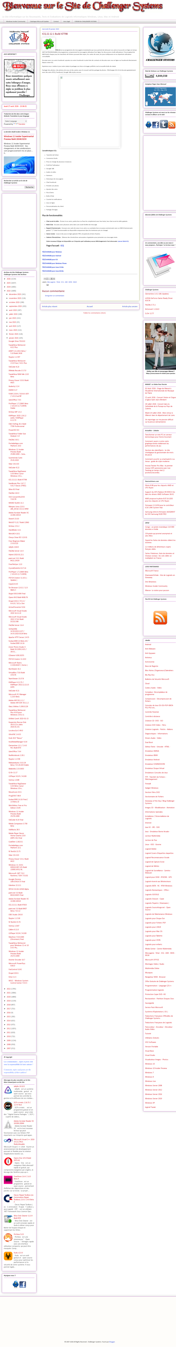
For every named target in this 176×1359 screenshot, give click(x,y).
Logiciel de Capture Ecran (154, 862)
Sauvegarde (149, 1003)
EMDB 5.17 (13, 390)
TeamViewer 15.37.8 (16, 679)
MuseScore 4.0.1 (15, 792)
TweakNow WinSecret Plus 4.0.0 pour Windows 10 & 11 (17, 712)
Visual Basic (149, 1051)
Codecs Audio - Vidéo (153, 688)
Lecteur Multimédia (152, 836)
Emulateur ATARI (151, 755)
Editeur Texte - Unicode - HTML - (157, 747)
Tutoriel (148, 1034)
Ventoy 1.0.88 (14, 780)
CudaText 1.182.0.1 (16, 842)
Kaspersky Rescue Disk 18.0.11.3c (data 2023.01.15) (17, 724)
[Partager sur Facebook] (52, 279)
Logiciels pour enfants (153, 944)
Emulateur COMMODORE (155, 764)
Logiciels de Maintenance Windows (158, 914)
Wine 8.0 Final (14, 489)
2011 (9, 1033)
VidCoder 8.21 (14, 691)
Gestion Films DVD (152, 792)
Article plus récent (49, 307)
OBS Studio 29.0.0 (16, 915)
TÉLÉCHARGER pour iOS (50, 260)
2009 (9, 1041)
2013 (9, 1025)
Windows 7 (149, 1073)
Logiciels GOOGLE (152, 895)
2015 (9, 1017)
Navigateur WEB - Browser (155, 977)
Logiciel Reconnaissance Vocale (157, 858)
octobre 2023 (14, 302)
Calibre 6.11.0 (14, 930)
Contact (56, 21)
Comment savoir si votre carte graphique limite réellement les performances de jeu (157, 443)
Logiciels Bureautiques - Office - (157, 890)
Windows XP (150, 1103)
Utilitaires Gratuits (152, 1038)
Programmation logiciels (154, 990)
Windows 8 (149, 1077)
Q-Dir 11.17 (13, 773)
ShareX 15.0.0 (14, 519)
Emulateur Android (152, 760)
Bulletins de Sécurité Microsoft (157, 679)
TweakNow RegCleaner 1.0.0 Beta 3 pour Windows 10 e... (17, 473)
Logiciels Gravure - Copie (154, 899)
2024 (9, 287)
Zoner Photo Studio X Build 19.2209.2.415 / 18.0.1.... (17, 649)
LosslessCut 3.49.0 (16, 731)
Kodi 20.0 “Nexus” (16, 738)
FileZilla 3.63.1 (14, 440)
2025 (9, 283)
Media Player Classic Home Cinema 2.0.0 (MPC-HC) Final (17, 836)
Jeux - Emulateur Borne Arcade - (157, 832)
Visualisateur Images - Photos (156, 1060)
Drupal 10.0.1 (14, 973)
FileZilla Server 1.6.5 (16, 551)
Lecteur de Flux (151, 840)
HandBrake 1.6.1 (15, 530)
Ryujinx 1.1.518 (14, 918)
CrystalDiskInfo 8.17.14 (17, 568)
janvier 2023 (14, 338)
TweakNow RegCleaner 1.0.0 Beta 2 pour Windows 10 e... (17, 786)
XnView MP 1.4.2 (15, 412)
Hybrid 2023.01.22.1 (16, 555)
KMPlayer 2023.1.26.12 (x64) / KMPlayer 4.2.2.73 (17, 418)
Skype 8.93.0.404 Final (17, 594)
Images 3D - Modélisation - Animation (160, 808)
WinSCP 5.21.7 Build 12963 (19, 522)
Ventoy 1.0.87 (14, 926)
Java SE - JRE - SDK (152, 827)
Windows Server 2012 (153, 1090)
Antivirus (148, 658)
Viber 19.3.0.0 (14, 464)
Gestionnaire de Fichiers (154, 797)
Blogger (112, 1342)
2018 (9, 1005)
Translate (21, 124)
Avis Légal (66, 21)
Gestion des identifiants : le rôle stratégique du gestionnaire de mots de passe (159, 452)
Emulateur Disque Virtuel (154, 768)
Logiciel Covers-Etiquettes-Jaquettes (159, 853)
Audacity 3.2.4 (14, 386)
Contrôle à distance (152, 716)
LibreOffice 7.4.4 (15, 752)
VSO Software (150, 1042)
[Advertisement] (19, 230)
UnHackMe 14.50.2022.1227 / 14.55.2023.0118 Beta (18, 631)
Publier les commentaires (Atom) (94, 313)
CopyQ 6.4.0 (13, 584)
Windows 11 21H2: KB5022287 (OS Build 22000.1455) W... (18, 867)
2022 (9, 989)
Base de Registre (151, 666)
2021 (9, 993)
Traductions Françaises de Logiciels (158, 1023)
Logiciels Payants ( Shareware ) (157, 903)
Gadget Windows (151, 788)
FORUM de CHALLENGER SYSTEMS (86, 21)
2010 (9, 1037)
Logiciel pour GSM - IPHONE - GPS (158, 877)
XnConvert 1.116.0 (152, 309)
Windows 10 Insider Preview (156, 1068)
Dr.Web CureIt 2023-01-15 (18, 719)
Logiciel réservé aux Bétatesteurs (158, 882)
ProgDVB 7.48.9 (15, 796)
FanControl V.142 (15, 970)
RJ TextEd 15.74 (14, 922)
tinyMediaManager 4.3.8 (18, 742)
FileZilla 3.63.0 (14, 493)
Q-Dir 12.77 (149, 314)
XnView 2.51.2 (14, 526)
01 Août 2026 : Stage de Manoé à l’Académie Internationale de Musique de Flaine (159, 391)
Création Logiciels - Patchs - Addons (159, 729)
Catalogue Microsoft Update (39, 21)
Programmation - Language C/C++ (158, 986)
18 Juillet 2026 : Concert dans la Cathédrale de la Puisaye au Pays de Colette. (158, 406)
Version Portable (151, 1047)
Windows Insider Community (15, 21)
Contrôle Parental (152, 712)
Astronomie (149, 662)
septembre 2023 (15, 306)
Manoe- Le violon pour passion (157, 590)
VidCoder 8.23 (14, 367)
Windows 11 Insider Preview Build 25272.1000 (16, 954)
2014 (9, 1021)
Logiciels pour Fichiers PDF (155, 923)
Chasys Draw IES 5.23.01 (18, 537)
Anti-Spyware (150, 653)
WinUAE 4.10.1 (14, 534)
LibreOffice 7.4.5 (15, 400)
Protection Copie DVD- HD (155, 994)
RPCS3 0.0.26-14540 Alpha (19, 889)
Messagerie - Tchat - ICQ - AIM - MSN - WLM (62, 282)
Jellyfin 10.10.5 (19, 1086)
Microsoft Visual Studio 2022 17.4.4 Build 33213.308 (18, 619)
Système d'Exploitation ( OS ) (156, 1012)
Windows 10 (150, 1064)
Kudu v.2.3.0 (18, 1253)
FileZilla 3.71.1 (150, 305)
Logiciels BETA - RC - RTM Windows (158, 886)
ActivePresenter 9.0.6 (17, 607)
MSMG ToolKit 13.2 (16, 503)
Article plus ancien (129, 307)
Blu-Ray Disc (150, 675)
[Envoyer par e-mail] (45, 279)
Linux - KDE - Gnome (153, 845)
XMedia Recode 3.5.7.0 (17, 371)
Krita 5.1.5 (12, 977)
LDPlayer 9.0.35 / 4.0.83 (18, 776)
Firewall (148, 784)
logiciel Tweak (150, 1107)
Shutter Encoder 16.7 (17, 960)
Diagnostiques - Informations (156, 734)
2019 (9, 1001)
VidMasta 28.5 (14, 830)
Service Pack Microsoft (154, 1007)
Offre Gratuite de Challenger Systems (159, 981)
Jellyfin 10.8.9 (14, 547)
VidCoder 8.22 (14, 468)
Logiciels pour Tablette (153, 936)
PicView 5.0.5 (19, 1234)
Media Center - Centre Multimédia (158, 949)
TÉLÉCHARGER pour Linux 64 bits (53, 271)
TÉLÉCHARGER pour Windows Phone (54, 263)
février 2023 (14, 334)
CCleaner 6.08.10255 (16, 655)
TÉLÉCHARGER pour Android (51, 256)
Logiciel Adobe (150, 849)
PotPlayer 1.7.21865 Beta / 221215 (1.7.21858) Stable (18, 406)
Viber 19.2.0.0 (14, 855)
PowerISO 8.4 (14, 430)
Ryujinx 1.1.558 (14, 759)
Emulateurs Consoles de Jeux (156, 773)
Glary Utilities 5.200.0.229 (18, 707)
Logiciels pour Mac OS (153, 931)
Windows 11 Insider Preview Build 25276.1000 (16, 814)
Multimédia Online (152, 968)
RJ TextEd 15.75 (14, 852)
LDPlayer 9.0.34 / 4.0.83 (18, 933)
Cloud (147, 684)
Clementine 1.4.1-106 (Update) (157, 294)
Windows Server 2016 (153, 1094)
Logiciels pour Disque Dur (155, 919)
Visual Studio (150, 1055)
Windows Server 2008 (153, 1086)
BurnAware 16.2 (15, 669)
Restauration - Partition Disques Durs (159, 999)
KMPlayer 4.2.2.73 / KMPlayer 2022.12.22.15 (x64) (19, 684)
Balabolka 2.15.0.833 (16, 769)
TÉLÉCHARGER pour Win (50, 252)
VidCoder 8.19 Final (16, 820)
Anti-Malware (150, 649)
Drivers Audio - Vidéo (153, 738)
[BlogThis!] (47, 279)
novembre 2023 (15, 298)
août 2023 (13, 310)
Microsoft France (152, 571)
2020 (9, 997)
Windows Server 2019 (153, 1099)
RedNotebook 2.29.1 (17, 755)
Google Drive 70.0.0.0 (17, 341)
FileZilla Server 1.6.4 (16, 625)
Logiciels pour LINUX (153, 927)
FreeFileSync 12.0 (15, 564)
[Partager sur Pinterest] (54, 279)
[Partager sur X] (49, 279)
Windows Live (150, 1081)
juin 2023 (13, 318)
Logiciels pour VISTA (152, 940)
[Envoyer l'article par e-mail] (46, 285)
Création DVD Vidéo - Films (155, 725)
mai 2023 (13, 322)
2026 (9, 279)
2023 (9, 291)
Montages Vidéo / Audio (154, 964)
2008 (9, 1045)
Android (148, 645)
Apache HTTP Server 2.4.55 (19, 637)
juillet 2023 (13, 314)
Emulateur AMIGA (152, 751)
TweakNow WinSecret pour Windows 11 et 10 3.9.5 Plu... (19, 945)
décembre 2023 (15, 294)
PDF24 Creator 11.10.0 (17, 659)
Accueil (90, 307)
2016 (9, 1013)
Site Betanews (150, 582)
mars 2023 (13, 330)
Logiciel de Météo (152, 866)
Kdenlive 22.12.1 (15, 885)
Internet (148, 823)
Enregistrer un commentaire (54, 296)
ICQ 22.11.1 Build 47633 (18, 905)
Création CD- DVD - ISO (154, 721)
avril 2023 (13, 326)
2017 (9, 1009)
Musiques (149, 973)
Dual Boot (149, 742)
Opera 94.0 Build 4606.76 (18, 597)
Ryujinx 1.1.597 (14, 357)
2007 (9, 1048)
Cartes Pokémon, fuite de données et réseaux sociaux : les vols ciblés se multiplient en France (159, 556)
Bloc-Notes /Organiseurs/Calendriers (159, 671)
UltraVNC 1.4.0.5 (15, 734)
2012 (9, 1029)
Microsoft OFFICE (152, 960)
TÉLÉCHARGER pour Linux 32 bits (53, 267)
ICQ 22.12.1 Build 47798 (18, 480)
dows (60, 252)
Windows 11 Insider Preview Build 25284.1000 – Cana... (17, 452)
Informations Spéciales (154, 812)
